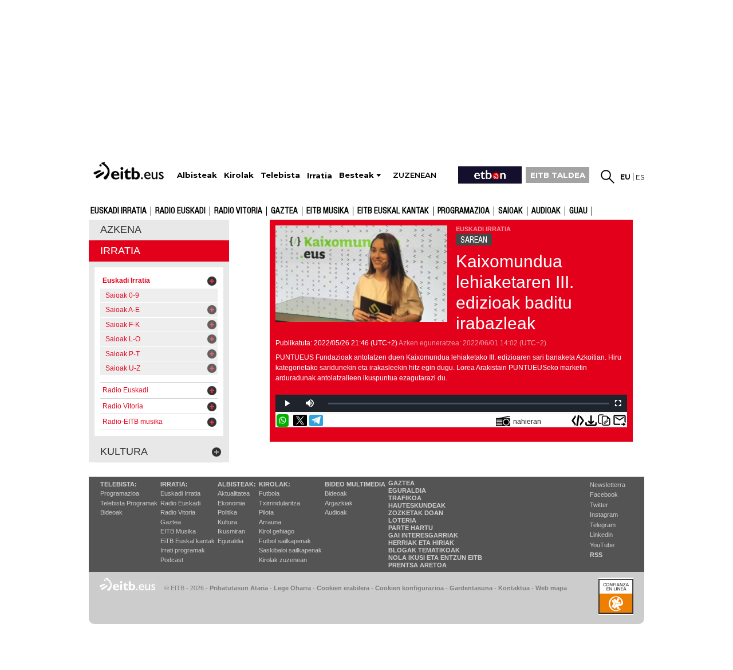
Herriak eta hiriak (421, 542)
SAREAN (473, 240)
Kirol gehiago (276, 531)
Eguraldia (230, 540)
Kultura (227, 522)
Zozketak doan (415, 512)
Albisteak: (237, 484)
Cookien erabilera (343, 588)
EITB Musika (327, 211)
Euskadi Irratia (118, 211)
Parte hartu (410, 527)
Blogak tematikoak (424, 550)
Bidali (619, 420)
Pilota (266, 512)
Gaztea (284, 211)
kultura (124, 451)
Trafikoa (404, 497)
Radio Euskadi (180, 211)
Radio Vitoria (238, 211)
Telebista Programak (128, 503)
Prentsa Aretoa (417, 565)
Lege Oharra (292, 588)
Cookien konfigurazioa (409, 588)
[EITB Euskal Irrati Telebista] (130, 170)
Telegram (603, 524)
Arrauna (270, 522)
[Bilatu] (607, 177)
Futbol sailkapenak (285, 540)
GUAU (578, 211)
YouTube (602, 545)
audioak (546, 211)
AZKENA (120, 229)
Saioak (510, 211)
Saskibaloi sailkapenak (290, 550)
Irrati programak (182, 550)
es (640, 177)
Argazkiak (339, 503)
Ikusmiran (231, 531)
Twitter (599, 504)
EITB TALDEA (557, 175)
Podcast (171, 559)
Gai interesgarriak (423, 535)
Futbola (269, 493)
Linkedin (601, 534)
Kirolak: (274, 484)
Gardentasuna (471, 588)
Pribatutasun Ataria (239, 588)
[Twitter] (300, 420)
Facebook (604, 494)
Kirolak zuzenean (283, 559)
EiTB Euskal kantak (187, 540)
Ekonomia (231, 503)
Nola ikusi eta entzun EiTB (435, 557)
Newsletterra (607, 484)
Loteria (402, 520)
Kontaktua (514, 588)
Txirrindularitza (279, 503)
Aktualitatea (234, 493)
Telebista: (118, 484)
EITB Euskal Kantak (393, 211)
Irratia (120, 250)
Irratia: (174, 484)
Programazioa (464, 211)
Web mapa (551, 588)
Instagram (604, 514)
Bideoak (111, 512)
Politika (227, 512)
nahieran (527, 422)
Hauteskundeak (417, 505)
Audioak (336, 512)
